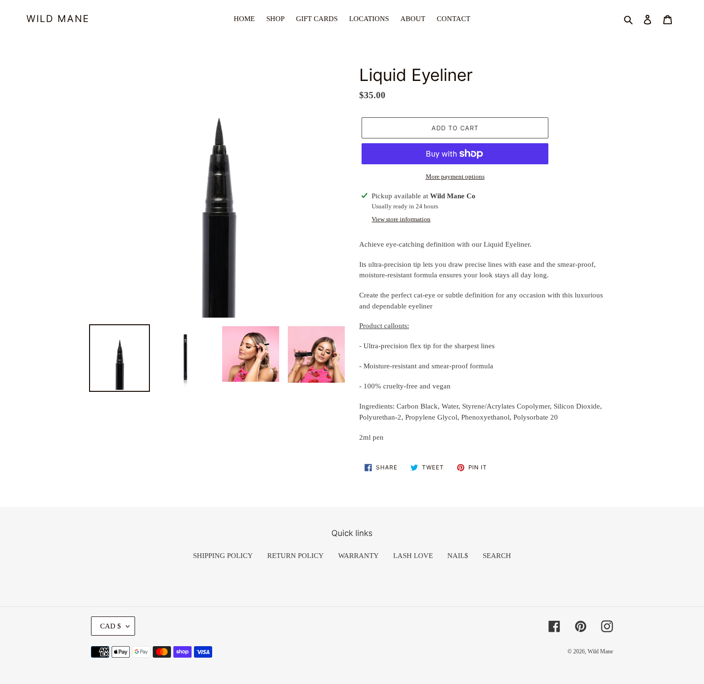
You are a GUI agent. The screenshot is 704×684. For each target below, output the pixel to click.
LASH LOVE (413, 555)
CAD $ (110, 626)
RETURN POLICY (295, 555)
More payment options (455, 176)
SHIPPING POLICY (223, 555)
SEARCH (497, 555)
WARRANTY (358, 555)
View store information (401, 219)
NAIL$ (457, 555)
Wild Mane (58, 18)
